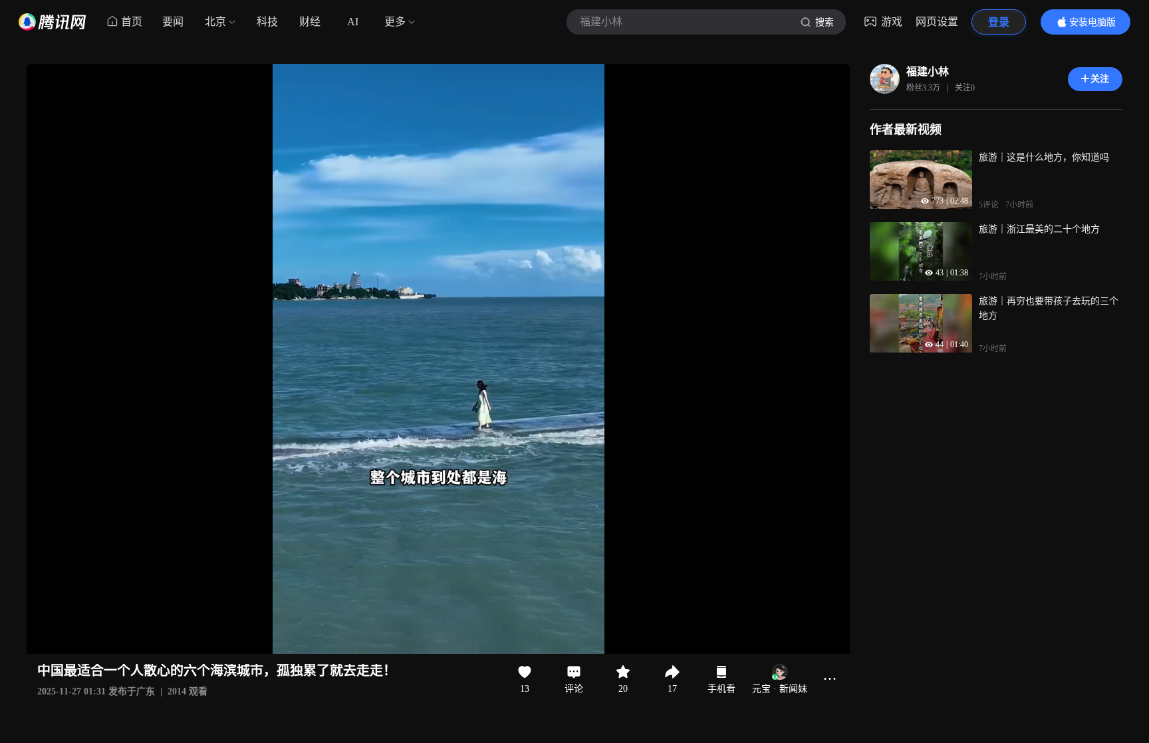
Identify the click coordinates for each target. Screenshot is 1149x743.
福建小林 (927, 71)
